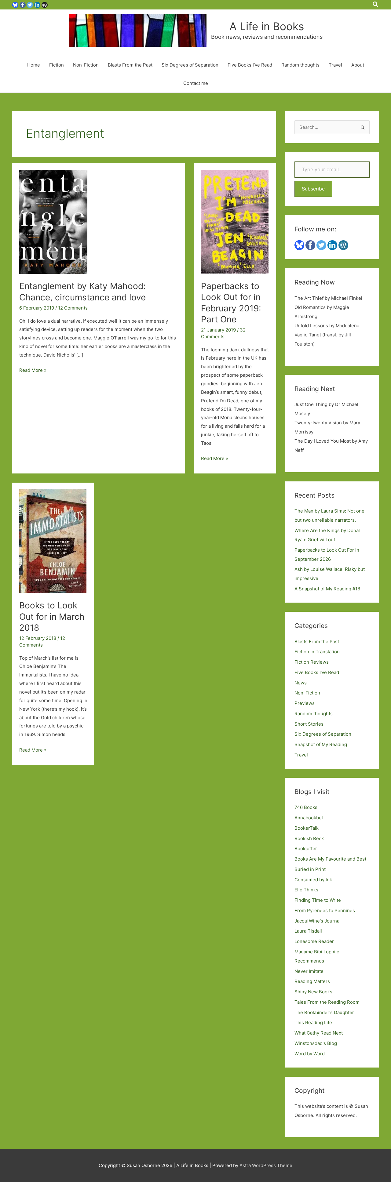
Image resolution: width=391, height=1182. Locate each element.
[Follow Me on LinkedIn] (37, 4)
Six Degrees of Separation (190, 65)
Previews (304, 703)
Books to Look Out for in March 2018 (52, 616)
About (357, 65)
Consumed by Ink (313, 880)
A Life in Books (266, 26)
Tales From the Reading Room (327, 1002)
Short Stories (308, 724)
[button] (376, 4)
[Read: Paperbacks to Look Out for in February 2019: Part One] (235, 221)
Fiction (56, 65)
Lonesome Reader (314, 941)
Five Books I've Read (316, 672)
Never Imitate (308, 971)
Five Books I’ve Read (250, 65)
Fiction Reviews (311, 662)
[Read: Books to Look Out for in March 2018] (52, 541)
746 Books (305, 807)
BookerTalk (306, 828)
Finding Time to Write (317, 900)
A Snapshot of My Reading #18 (327, 589)
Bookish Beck (309, 838)
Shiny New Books (313, 992)
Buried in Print (310, 869)
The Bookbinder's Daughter (324, 1012)
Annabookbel (308, 818)
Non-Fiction (86, 65)
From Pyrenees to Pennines (324, 910)
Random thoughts (300, 65)
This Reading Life (313, 1022)
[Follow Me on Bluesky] (15, 4)
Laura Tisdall (308, 931)
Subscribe (313, 189)
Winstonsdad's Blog (315, 1043)
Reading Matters (312, 981)
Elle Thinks (306, 890)
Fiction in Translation (317, 651)
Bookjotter (305, 848)
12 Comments (73, 308)
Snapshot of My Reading (320, 744)
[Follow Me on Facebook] (23, 4)
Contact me (195, 83)
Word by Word (309, 1054)
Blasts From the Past (130, 65)
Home (33, 65)
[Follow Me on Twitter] (30, 4)
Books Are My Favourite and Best (330, 859)
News (300, 683)
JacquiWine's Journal (317, 921)
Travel (335, 65)
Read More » (32, 371)
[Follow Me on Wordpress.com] (45, 4)
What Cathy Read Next (318, 1033)
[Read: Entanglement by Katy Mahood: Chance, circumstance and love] (53, 221)
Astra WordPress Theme (265, 1165)
